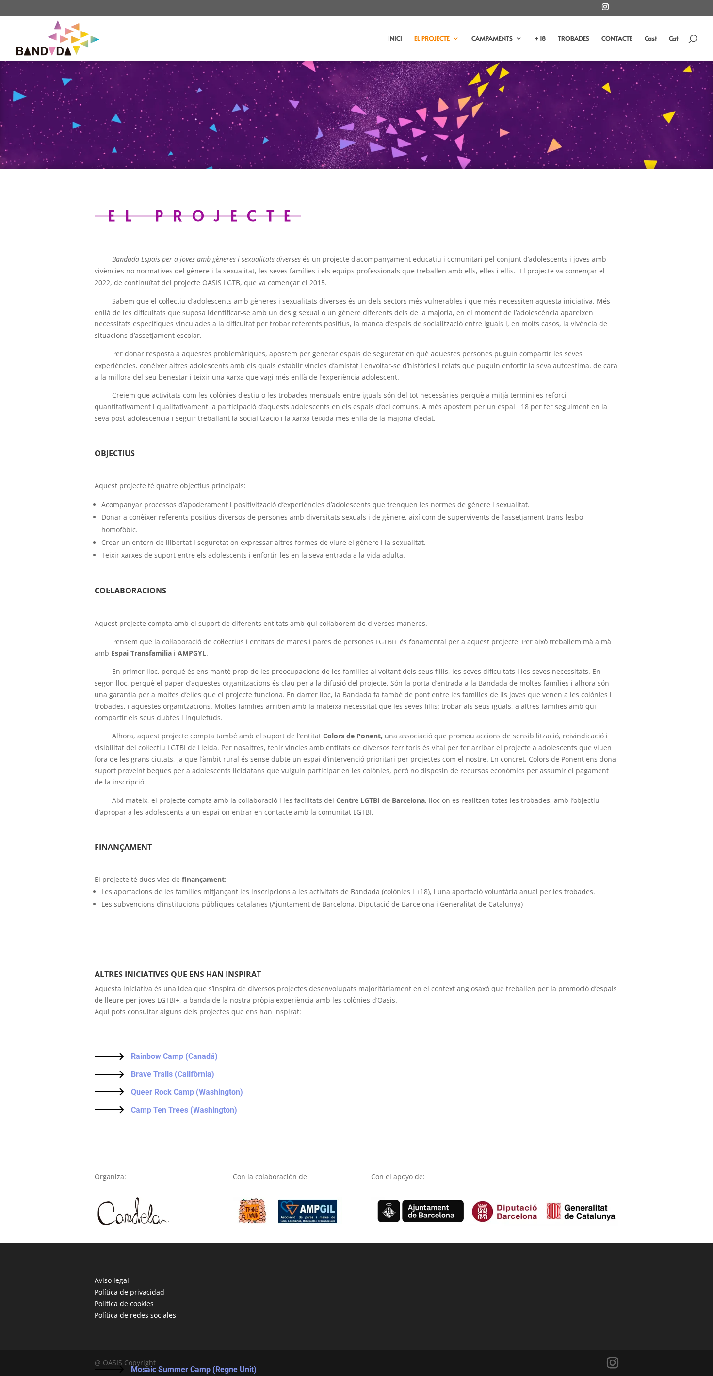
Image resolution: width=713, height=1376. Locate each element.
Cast (651, 39)
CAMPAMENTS (492, 39)
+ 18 (540, 39)
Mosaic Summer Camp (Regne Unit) (195, 1369)
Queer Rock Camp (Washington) (188, 1092)
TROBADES (573, 39)
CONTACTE (616, 39)
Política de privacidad (129, 1291)
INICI (395, 39)
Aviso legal (112, 1280)
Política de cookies (124, 1303)
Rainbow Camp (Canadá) (175, 1056)
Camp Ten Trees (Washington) (185, 1110)
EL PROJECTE (432, 39)
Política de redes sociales (135, 1315)
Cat (673, 39)
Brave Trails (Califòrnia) (172, 1074)
